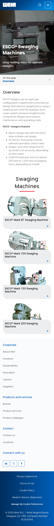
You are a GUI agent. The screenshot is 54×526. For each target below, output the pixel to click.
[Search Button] (40, 5)
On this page (9, 78)
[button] (39, 4)
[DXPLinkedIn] (6, 463)
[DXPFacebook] (21, 463)
